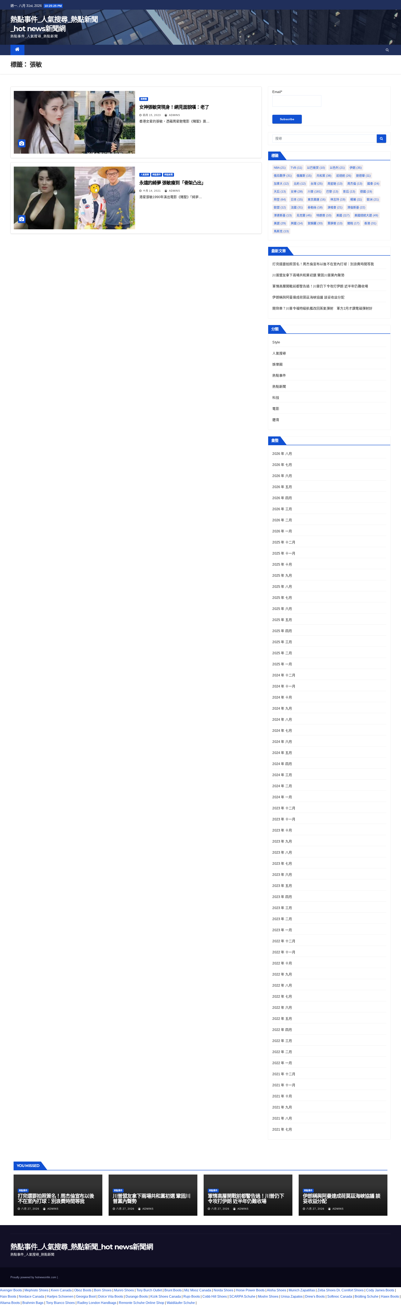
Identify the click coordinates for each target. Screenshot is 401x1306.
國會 (373, 183)
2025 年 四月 (282, 631)
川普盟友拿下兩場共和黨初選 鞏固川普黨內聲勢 (308, 275)
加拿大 (281, 183)
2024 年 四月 (282, 764)
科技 (275, 397)
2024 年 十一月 (283, 686)
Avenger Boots (11, 1290)
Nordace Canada (31, 1296)
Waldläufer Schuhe (181, 1303)
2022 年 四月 (282, 1030)
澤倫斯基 (356, 207)
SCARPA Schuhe (242, 1296)
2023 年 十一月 (283, 819)
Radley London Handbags (96, 1303)
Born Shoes (103, 1290)
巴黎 (332, 191)
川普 (314, 191)
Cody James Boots (380, 1290)
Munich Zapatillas (302, 1290)
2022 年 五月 (282, 1018)
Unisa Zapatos (292, 1296)
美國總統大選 (366, 215)
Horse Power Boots (250, 1290)
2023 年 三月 (282, 908)
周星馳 (335, 183)
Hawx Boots (390, 1296)
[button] (387, 50)
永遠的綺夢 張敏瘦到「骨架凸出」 (172, 183)
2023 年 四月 (282, 897)
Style (276, 342)
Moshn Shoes (268, 1296)
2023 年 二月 (282, 919)
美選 (280, 223)
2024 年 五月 (282, 753)
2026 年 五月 (282, 487)
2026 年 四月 (282, 498)
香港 (370, 223)
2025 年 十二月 (283, 542)
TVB (296, 167)
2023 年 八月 (282, 852)
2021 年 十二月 (283, 1074)
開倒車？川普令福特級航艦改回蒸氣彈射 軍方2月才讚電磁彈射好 (322, 308)
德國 (366, 191)
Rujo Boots (191, 1296)
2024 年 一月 (282, 797)
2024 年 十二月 (283, 675)
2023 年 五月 (282, 886)
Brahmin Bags (32, 1303)
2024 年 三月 (282, 775)
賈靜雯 (335, 223)
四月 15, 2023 (152, 115)
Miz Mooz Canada (197, 1290)
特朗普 (323, 215)
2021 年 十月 (282, 1096)
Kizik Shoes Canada (166, 1296)
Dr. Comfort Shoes (350, 1290)
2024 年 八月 (282, 719)
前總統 (343, 175)
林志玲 (337, 199)
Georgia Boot (86, 1296)
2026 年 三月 (282, 509)
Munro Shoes (124, 1290)
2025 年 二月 (282, 653)
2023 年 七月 (282, 863)
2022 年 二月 (282, 1052)
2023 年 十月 (282, 830)
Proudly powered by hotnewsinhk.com (33, 1277)
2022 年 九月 (282, 974)
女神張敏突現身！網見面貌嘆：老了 (174, 107)
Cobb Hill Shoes (214, 1296)
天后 (280, 191)
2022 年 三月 (282, 1041)
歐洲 (373, 199)
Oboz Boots (82, 1290)
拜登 (280, 199)
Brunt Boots (173, 1290)
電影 (275, 409)
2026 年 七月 (282, 465)
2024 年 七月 (282, 730)
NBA (280, 167)
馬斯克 (281, 231)
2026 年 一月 (282, 531)
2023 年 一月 (282, 930)
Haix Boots (8, 1296)
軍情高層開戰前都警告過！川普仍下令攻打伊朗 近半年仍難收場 (320, 286)
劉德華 (363, 175)
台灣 (317, 183)
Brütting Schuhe (366, 1296)
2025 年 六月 (282, 609)
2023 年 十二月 (283, 808)
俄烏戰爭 (283, 175)
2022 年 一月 (282, 1063)
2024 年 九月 (282, 708)
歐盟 (280, 207)
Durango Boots (137, 1296)
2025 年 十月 (282, 564)
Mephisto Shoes (36, 1290)
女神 (297, 191)
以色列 (337, 167)
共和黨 (323, 175)
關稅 (353, 223)
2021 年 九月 (282, 1107)
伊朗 (356, 167)
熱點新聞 (168, 174)
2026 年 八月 (282, 453)
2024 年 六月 (282, 742)
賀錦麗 (315, 223)
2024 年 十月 (282, 697)
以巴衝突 (316, 167)
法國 (297, 207)
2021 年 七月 (282, 1129)
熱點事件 (156, 174)
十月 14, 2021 (152, 190)
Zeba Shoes (326, 1290)
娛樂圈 (144, 99)
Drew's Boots (315, 1296)
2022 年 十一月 (283, 952)
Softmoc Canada (339, 1296)
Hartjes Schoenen (60, 1296)
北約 (300, 183)
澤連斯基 (283, 215)
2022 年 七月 (282, 996)
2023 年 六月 (282, 874)
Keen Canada (61, 1290)
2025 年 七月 (282, 597)
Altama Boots (10, 1303)
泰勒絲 (315, 207)
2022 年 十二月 (283, 941)
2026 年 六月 (282, 476)
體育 (275, 420)
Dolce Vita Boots (110, 1296)
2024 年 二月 (282, 786)
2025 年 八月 (282, 586)
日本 (297, 199)
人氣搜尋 (145, 174)
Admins (174, 115)
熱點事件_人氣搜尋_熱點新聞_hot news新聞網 (81, 1246)
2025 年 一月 (282, 664)
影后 (349, 191)
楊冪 (356, 199)
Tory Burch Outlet (149, 1290)
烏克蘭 (304, 215)
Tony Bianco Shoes (60, 1303)
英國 (297, 223)
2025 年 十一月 (283, 553)
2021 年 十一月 (283, 1085)
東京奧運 (317, 199)
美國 (343, 215)
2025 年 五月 (282, 620)
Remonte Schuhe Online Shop (141, 1303)
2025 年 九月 (282, 575)
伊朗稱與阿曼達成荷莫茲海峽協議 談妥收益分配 (308, 297)
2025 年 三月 (282, 642)
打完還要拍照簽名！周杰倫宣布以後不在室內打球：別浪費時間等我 (323, 264)
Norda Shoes (223, 1290)
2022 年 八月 (282, 985)
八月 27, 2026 (30, 1208)
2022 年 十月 (282, 963)
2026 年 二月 (282, 520)
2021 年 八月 (282, 1118)
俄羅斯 (304, 175)
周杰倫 (354, 183)
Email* (277, 92)
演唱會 (335, 207)
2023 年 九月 (282, 841)
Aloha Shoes (276, 1290)
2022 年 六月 (282, 1007)
